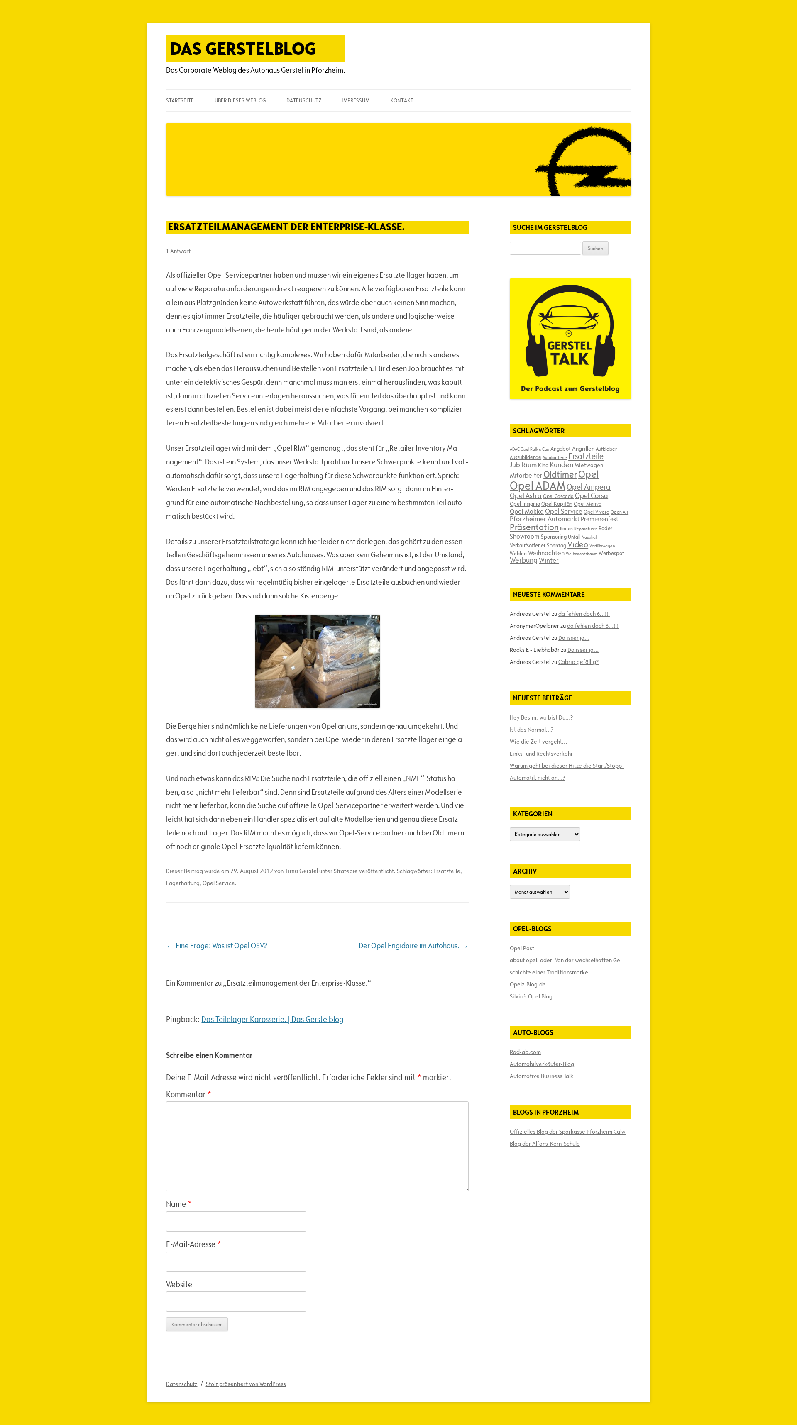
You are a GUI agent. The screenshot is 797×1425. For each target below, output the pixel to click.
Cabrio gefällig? (578, 662)
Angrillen (583, 448)
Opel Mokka (527, 511)
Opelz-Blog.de (528, 984)
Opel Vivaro (596, 511)
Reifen (566, 528)
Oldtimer (560, 474)
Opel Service (219, 883)
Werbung (524, 560)
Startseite (180, 100)
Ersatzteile (446, 871)
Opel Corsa (591, 495)
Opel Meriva (587, 504)
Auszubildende (525, 457)
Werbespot (611, 553)
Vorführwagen (602, 546)
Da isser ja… (573, 638)
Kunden (561, 464)
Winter (549, 560)
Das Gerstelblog (243, 48)
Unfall (574, 536)
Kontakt (401, 100)
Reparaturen (585, 529)
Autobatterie (555, 457)
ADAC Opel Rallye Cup (529, 449)
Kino (543, 465)
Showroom (525, 536)
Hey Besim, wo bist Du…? (541, 717)
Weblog (518, 553)
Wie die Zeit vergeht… (538, 741)
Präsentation (534, 527)
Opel (588, 474)
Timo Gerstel (301, 871)
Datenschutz (303, 100)
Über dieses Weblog (240, 100)
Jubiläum (523, 464)
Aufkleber (606, 448)
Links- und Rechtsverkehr (541, 753)
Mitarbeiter (526, 475)
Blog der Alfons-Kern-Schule (545, 1143)
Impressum (355, 100)
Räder (605, 528)
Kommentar (188, 1094)
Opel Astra (526, 495)
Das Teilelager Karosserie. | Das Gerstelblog (272, 1019)
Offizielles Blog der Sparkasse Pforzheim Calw (568, 1131)
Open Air (619, 512)
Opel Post (522, 948)
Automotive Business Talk (541, 1076)
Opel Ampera (589, 487)
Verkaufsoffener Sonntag (538, 545)
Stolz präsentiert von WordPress (246, 1384)
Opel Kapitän (556, 504)
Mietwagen (589, 465)
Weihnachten (546, 553)
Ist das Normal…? (531, 729)
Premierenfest (599, 519)
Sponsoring (554, 536)
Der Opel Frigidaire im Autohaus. (414, 945)
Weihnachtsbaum (581, 553)
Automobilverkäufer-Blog (542, 1064)
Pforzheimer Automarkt (544, 518)
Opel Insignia (525, 504)
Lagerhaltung (183, 883)
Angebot (560, 448)
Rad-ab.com (525, 1052)
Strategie (346, 871)
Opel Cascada (558, 496)
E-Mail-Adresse (193, 1244)
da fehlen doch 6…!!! (584, 613)
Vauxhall (589, 537)
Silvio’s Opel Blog (531, 996)
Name (179, 1204)
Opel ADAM (537, 485)
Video (577, 544)
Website (179, 1284)
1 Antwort (178, 251)
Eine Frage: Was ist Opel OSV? (216, 945)
